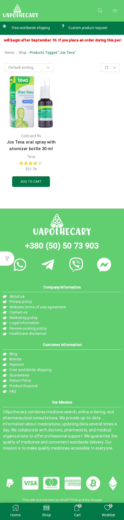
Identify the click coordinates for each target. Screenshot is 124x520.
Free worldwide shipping (31, 28)
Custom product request (87, 28)
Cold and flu (31, 136)
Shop (22, 53)
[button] (100, 11)
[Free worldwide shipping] (4, 26)
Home (9, 53)
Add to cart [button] (31, 181)
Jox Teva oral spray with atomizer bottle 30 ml (31, 145)
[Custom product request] (62, 26)
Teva (31, 156)
